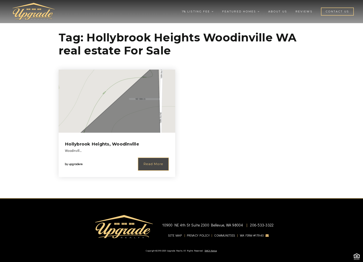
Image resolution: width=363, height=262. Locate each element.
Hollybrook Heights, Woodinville (102, 144)
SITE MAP (175, 235)
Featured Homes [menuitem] (240, 11)
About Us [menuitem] (277, 11)
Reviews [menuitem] (304, 11)
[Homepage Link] (34, 10)
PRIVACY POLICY (198, 235)
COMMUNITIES (224, 235)
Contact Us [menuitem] (337, 11)
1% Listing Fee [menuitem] (197, 11)
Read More (153, 164)
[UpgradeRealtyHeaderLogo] (123, 226)
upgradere (76, 164)
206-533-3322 (261, 225)
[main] (181, 99)
